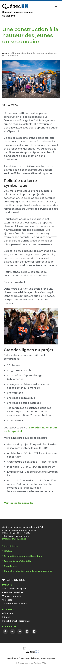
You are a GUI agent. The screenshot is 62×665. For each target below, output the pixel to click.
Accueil (6, 53)
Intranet (6, 617)
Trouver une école (11, 596)
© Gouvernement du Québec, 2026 (30, 663)
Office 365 (7, 613)
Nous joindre (11, 546)
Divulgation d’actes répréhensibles (23, 556)
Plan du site (10, 566)
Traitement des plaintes (14, 603)
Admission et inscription (14, 588)
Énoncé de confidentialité (17, 561)
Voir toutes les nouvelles (19, 503)
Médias (8, 551)
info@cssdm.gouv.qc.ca (14, 539)
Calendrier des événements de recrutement (28, 571)
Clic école (7, 600)
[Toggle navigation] (55, 6)
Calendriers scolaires (12, 592)
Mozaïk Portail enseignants (16, 621)
